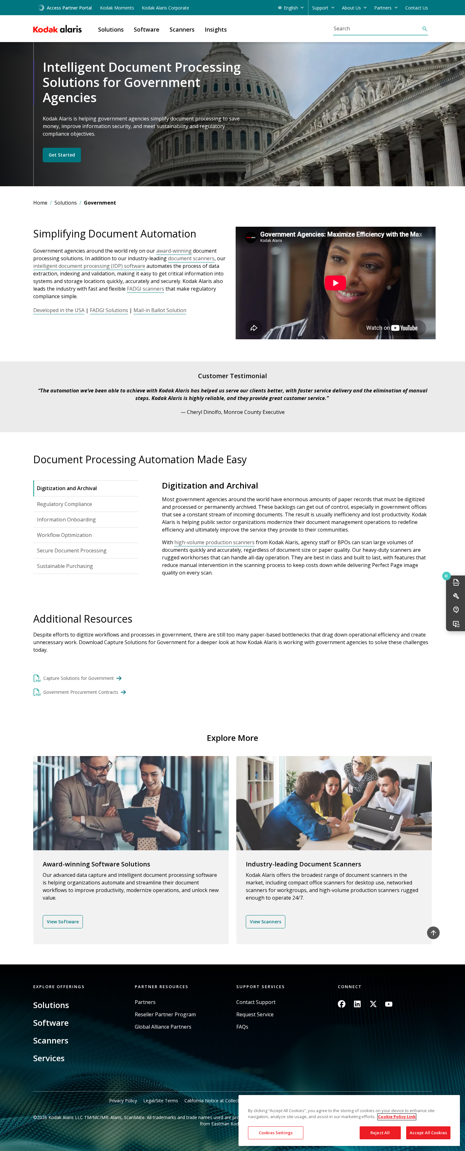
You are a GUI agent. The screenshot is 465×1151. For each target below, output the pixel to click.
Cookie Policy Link (397, 1117)
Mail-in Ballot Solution (159, 310)
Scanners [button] (182, 29)
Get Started (62, 155)
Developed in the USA (58, 310)
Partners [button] (383, 8)
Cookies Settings (276, 1133)
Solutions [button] (111, 29)
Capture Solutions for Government (78, 678)
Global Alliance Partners (163, 1027)
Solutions (65, 202)
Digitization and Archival (67, 488)
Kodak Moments (117, 8)
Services (49, 1058)
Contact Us (416, 8)
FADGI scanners (145, 288)
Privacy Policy (123, 1101)
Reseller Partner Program (165, 1014)
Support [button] (320, 8)
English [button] (291, 8)
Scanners (50, 1040)
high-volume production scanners (214, 542)
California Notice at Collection (214, 1101)
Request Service (255, 1014)
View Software (63, 922)
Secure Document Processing (72, 550)
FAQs (242, 1027)
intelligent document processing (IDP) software (89, 265)
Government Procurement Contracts (80, 692)
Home (40, 202)
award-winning (174, 250)
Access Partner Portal (69, 8)
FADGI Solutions (109, 310)
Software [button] (146, 29)
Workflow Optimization (64, 535)
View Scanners (265, 922)
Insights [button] (216, 29)
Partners (145, 1002)
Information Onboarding (66, 519)
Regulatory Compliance (64, 504)
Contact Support (256, 1002)
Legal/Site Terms (160, 1101)
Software (51, 1023)
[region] (349, 1120)
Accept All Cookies (428, 1133)
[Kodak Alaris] (57, 29)
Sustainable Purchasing (65, 566)
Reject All (380, 1133)
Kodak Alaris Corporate (165, 8)
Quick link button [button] (446, 576)
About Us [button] (351, 8)
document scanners (191, 258)
